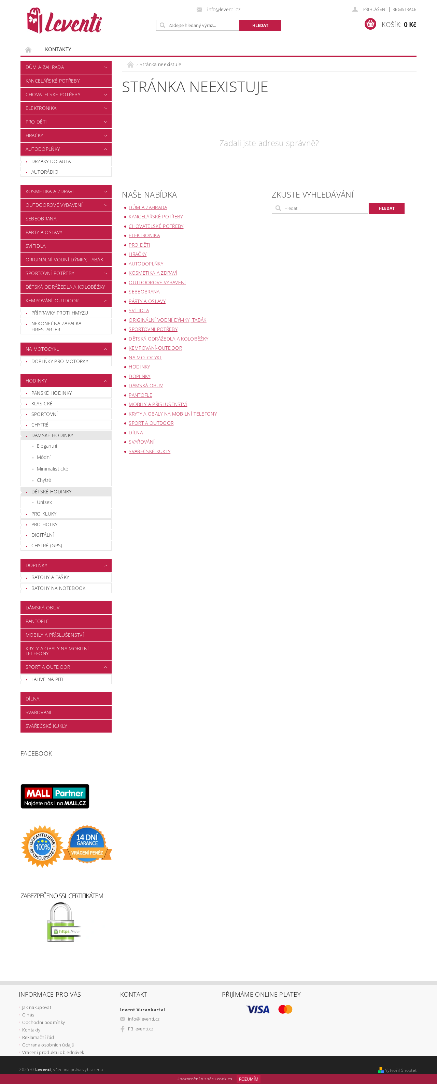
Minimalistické (52, 468)
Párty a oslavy (44, 232)
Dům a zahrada (45, 67)
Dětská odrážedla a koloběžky (65, 287)
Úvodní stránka (28, 49)
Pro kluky (44, 513)
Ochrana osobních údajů (48, 1045)
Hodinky (36, 380)
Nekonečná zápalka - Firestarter (58, 326)
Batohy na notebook (58, 588)
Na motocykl (42, 349)
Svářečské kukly (46, 726)
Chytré (40, 424)
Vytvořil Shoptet (401, 1070)
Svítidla (36, 246)
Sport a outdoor (48, 667)
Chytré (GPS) (46, 545)
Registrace (405, 9)
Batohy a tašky (50, 577)
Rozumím (248, 1079)
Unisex (44, 502)
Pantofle (37, 621)
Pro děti (36, 121)
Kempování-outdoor (52, 300)
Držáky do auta (51, 161)
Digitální (42, 535)
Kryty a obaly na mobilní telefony (57, 650)
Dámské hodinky (52, 435)
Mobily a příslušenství (55, 635)
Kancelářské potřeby (53, 80)
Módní (44, 457)
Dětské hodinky (51, 491)
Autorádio (45, 172)
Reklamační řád (38, 1037)
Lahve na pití (47, 679)
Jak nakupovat (36, 1007)
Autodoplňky (43, 149)
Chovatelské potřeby (53, 94)
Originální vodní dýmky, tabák (64, 259)
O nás (28, 1015)
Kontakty (58, 49)
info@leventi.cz (144, 1019)
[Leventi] (64, 21)
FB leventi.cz (141, 1029)
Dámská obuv (43, 607)
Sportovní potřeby (50, 273)
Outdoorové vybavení (54, 205)
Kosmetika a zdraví (50, 191)
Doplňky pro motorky (59, 361)
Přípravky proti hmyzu (59, 312)
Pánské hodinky (51, 393)
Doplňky (36, 565)
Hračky (34, 135)
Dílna (33, 698)
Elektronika (41, 108)
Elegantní (47, 446)
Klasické (42, 403)
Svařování (39, 712)
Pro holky (44, 524)
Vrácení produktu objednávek (53, 1052)
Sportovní (44, 414)
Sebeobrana (41, 218)
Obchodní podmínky (43, 1022)
